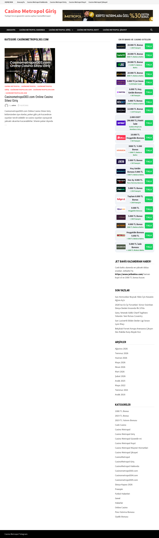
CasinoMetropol (28, 86)
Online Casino (121, 507)
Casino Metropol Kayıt (77, 2)
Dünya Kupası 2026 (123, 484)
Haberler (119, 502)
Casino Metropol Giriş (58, 2)
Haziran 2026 (121, 357)
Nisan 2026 (120, 367)
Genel (117, 498)
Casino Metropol (12, 86)
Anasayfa (21, 2)
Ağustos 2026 (121, 348)
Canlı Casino (120, 424)
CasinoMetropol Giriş (124, 461)
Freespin (119, 489)
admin (14, 105)
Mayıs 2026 (120, 362)
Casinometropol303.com (21, 90)
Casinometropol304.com (43, 90)
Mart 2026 (119, 371)
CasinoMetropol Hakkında (127, 466)
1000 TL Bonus (122, 411)
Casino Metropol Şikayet (98, 2)
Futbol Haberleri (122, 493)
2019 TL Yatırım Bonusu (126, 420)
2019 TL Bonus (122, 415)
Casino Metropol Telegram (16, 534)
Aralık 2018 (120, 394)
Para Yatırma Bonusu (124, 512)
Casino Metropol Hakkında (37, 2)
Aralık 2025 (120, 380)
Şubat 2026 (120, 376)
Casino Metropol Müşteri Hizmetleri (131, 447)
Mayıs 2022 (120, 385)
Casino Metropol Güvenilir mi (128, 438)
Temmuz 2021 (121, 390)
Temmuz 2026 (121, 353)
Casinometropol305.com (16, 93)
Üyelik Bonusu (121, 516)
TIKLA (149, 46)
